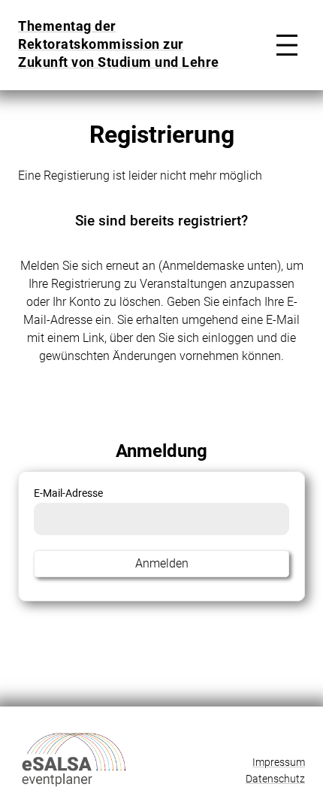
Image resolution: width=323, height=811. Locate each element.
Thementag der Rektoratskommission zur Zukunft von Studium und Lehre (118, 44)
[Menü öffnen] (284, 45)
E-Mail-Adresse (68, 493)
